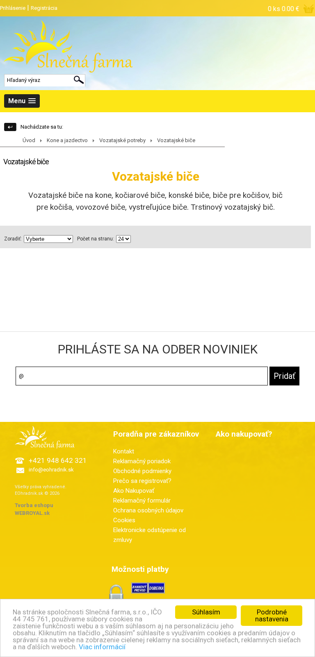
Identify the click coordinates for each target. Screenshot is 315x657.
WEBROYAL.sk (32, 513)
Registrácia (44, 8)
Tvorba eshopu (34, 505)
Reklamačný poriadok (142, 461)
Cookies (124, 520)
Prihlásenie (12, 8)
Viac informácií (102, 647)
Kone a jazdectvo (67, 140)
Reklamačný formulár (142, 500)
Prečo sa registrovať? (142, 481)
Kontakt (123, 451)
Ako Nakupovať (133, 490)
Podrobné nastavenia (271, 615)
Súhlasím (206, 612)
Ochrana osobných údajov (148, 510)
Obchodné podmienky (142, 471)
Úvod (29, 140)
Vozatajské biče (176, 140)
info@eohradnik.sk (51, 470)
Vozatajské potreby (122, 140)
